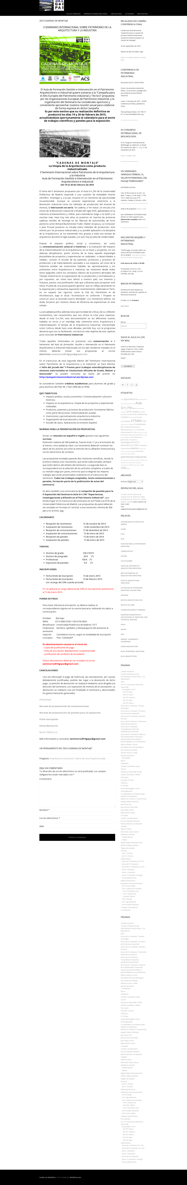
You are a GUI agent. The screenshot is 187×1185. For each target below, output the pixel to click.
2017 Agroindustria (129, 902)
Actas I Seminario (128, 869)
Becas (135, 408)
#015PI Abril (127, 692)
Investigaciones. (127, 791)
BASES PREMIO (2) (48, 732)
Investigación (142, 14)
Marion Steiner (126, 829)
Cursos (123, 769)
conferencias (142, 414)
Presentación (124, 460)
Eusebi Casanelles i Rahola (130, 774)
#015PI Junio (127, 700)
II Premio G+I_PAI (142, 432)
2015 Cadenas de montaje (132, 888)
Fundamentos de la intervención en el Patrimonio (133, 427)
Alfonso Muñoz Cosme (129, 744)
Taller (142, 465)
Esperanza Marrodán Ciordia (131, 772)
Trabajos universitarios (129, 907)
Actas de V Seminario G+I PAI (133, 861)
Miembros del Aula (128, 834)
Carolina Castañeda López (130, 766)
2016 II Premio (127, 856)
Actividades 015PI (128, 689)
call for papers (133, 411)
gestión (133, 430)
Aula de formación (73, 14)
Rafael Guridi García (128, 881)
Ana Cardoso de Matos (129, 750)
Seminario (137, 465)
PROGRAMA (45, 699)
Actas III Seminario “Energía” (132, 875)
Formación (124, 777)
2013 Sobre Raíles (128, 886)
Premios (124, 851)
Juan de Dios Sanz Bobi (129, 807)
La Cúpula (124, 815)
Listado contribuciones (129, 818)
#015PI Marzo (128, 703)
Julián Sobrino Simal (128, 813)
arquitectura (131, 403)
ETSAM (136, 421)
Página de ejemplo (128, 848)
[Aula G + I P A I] (51, 10)
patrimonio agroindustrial (128, 454)
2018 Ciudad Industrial (130, 904)
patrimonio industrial (133, 457)
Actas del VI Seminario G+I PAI (133, 867)
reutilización (124, 465)
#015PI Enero (128, 695)
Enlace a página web (128, 155)
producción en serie (134, 460)
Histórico (124, 783)
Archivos (124, 481)
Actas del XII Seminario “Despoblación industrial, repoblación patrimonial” (130, 729)
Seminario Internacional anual (95, 14)
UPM (123, 468)
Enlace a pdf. (141, 209)
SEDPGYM (131, 465)
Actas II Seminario (128, 872)
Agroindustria (130, 399)
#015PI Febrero (129, 697)
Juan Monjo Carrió (127, 810)
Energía (139, 417)
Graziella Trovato (127, 780)
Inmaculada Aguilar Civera (130, 788)
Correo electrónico (49, 818)
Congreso (125, 417)
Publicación (144, 460)
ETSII (143, 421)
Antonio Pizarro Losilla (129, 753)
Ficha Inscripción (48, 719)
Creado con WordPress (47, 1177)
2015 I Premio (127, 853)
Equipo (124, 840)
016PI (122, 399)
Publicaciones (126, 859)
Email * (123, 358)
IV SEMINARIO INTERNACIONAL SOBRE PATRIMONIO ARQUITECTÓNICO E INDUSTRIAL (134, 796)
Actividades (129, 14)
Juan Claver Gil (126, 804)
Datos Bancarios (48, 725)
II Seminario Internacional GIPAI (131, 435)
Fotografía (131, 424)
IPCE (135, 442)
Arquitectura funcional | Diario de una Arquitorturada (77, 758)
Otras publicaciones (129, 878)
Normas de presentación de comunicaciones (64, 706)
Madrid (134, 448)
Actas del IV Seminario (130, 864)
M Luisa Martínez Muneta (130, 821)
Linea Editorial (116, 14)
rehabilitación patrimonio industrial (131, 462)
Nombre (44, 809)
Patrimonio (140, 451)
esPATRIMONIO (126, 421)
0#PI (122, 682)
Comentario (45, 778)
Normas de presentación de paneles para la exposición (70, 712)
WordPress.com (75, 1177)
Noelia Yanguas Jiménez (129, 845)
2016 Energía (127, 899)
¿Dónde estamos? (127, 671)
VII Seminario (126, 910)
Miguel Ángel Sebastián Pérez (132, 842)
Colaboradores (127, 837)
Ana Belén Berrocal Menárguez (132, 747)
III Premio (124, 785)
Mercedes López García (130, 832)
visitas (128, 468)
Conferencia (131, 414)
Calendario (125, 763)
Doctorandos (133, 417)
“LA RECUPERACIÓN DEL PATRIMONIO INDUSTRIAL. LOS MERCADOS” (133, 676)
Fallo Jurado (124, 424)
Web (41, 826)
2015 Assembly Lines (131, 891)
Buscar (123, 322)
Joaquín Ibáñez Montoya (130, 801)
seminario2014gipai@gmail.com (69, 354)
